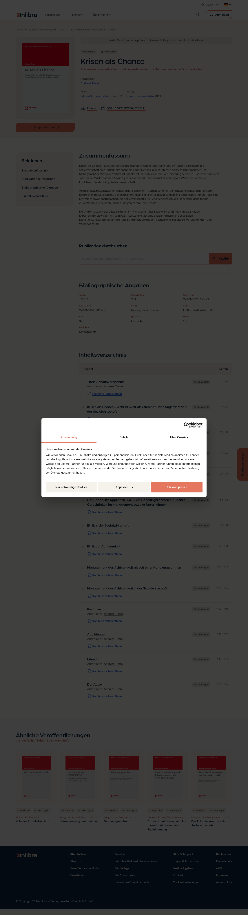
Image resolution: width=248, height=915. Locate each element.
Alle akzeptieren (177, 487)
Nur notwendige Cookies (71, 487)
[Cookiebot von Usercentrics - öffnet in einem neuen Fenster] (186, 425)
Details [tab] (124, 437)
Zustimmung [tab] (69, 437)
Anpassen (122, 487)
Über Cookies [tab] (179, 437)
